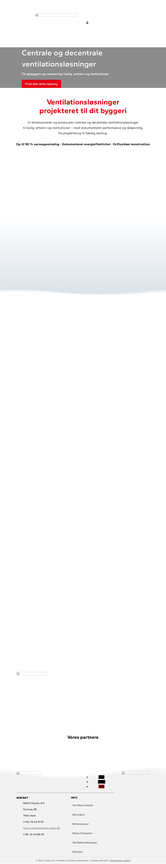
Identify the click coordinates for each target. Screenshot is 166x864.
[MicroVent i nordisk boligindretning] (32, 674)
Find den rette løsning (41, 84)
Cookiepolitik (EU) (99, 860)
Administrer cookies (120, 860)
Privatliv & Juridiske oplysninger (73, 860)
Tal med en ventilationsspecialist (83, 159)
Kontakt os (139, 19)
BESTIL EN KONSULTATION (83, 656)
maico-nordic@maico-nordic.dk (41, 828)
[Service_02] (37, 429)
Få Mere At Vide (37, 402)
